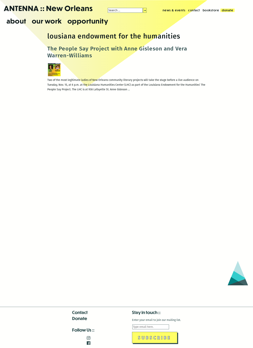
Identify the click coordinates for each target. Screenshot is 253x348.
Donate (79, 318)
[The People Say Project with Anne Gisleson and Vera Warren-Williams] (54, 75)
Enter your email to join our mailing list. (156, 320)
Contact (80, 312)
